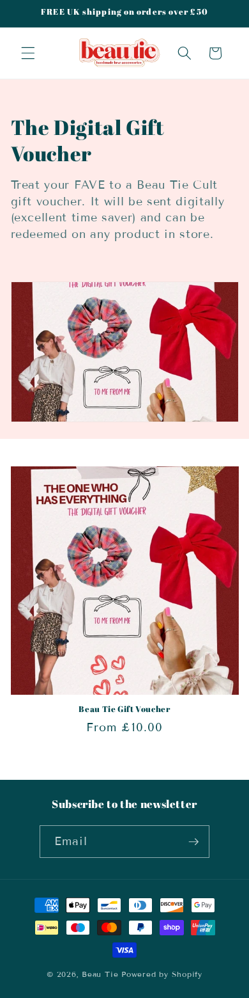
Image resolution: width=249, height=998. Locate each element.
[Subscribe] (193, 842)
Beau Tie (100, 974)
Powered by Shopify (161, 974)
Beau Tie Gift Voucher (124, 709)
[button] (28, 53)
